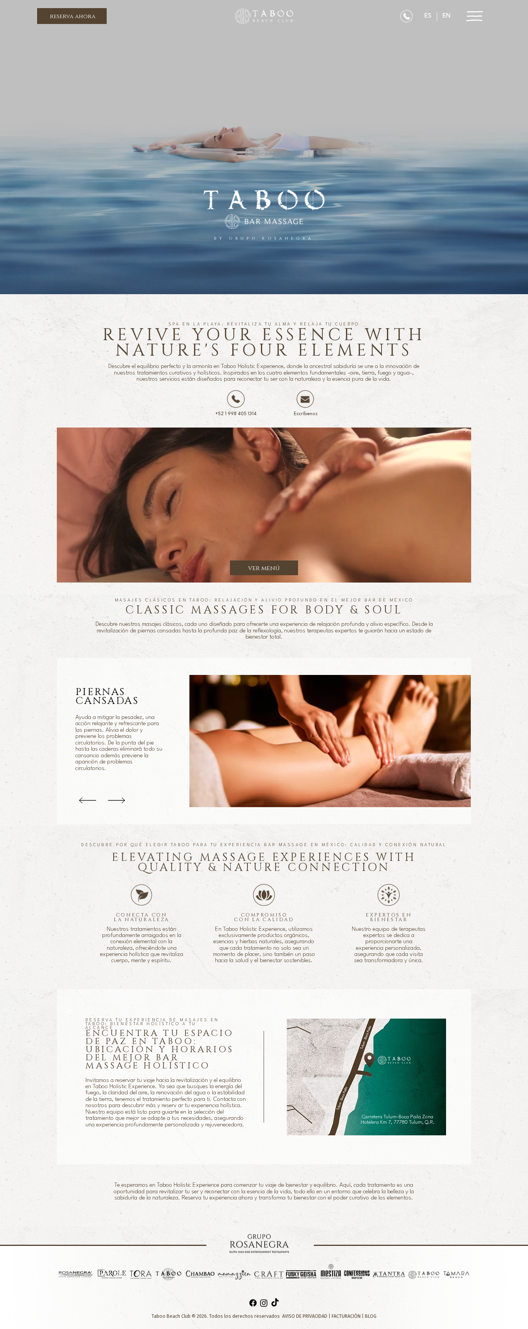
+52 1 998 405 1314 (236, 414)
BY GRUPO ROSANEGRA (264, 238)
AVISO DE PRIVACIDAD (305, 1316)
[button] (72, 16)
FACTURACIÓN (346, 1316)
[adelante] (116, 800)
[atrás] (87, 800)
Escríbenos (306, 414)
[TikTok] (275, 1303)
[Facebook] (253, 1303)
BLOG (370, 1316)
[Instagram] (264, 1303)
